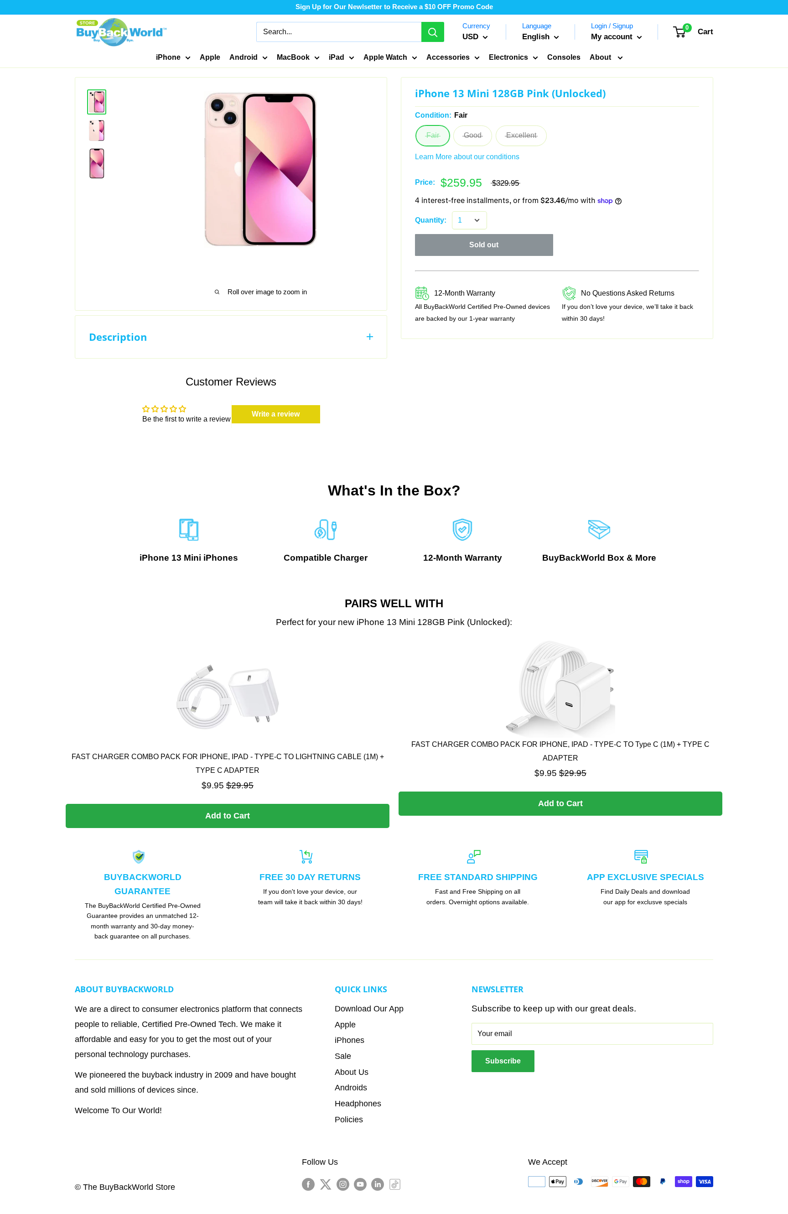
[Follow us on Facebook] (308, 1183)
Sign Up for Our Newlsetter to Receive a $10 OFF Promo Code (394, 6)
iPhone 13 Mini (170, 558)
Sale (343, 1056)
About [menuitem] (601, 57)
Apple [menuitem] (210, 57)
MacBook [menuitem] (293, 57)
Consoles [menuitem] (564, 57)
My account (613, 36)
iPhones (220, 558)
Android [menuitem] (243, 57)
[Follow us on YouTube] (360, 1183)
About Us (351, 1072)
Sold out (483, 245)
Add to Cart (227, 815)
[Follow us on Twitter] (325, 1183)
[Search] (432, 32)
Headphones (358, 1103)
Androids (351, 1087)
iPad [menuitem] (336, 57)
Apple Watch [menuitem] (385, 57)
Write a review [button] (276, 414)
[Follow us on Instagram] (343, 1183)
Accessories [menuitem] (448, 57)
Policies (349, 1119)
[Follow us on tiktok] (395, 1183)
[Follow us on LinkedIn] (377, 1183)
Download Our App (369, 1008)
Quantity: (430, 220)
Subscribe (503, 1061)
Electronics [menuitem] (508, 57)
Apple (345, 1024)
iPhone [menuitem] (168, 57)
